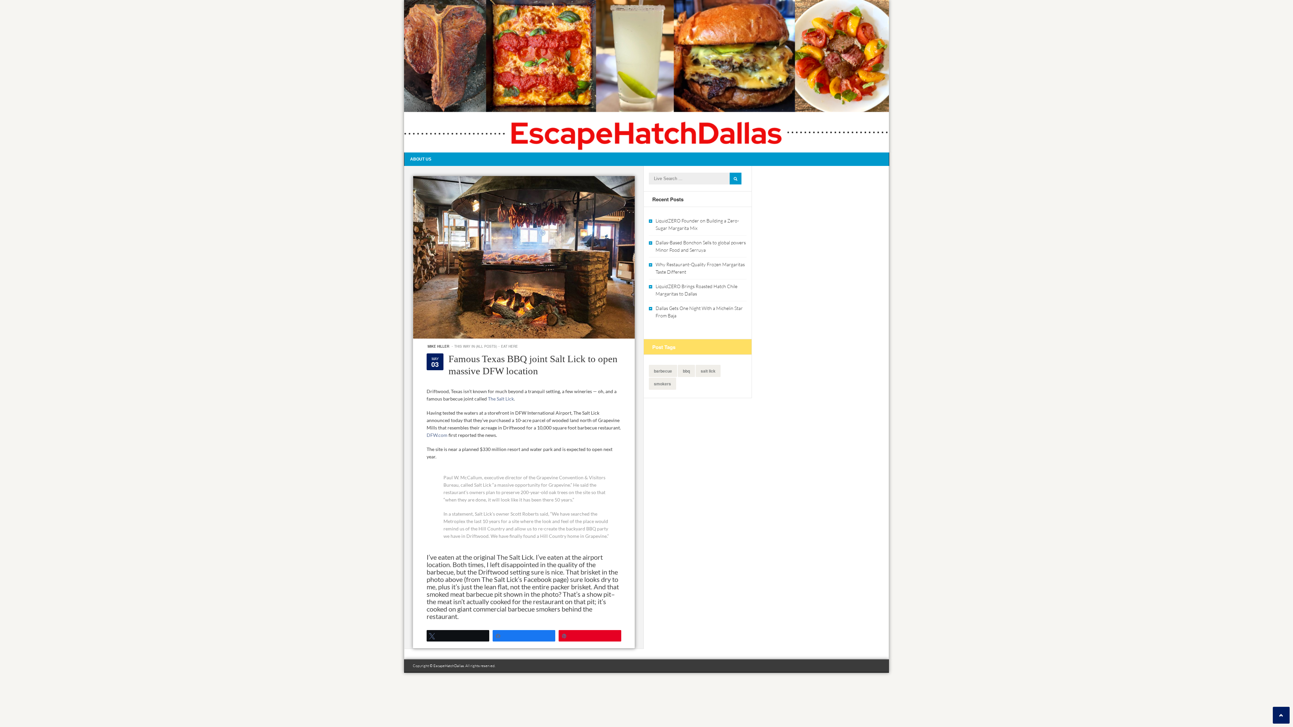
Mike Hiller (438, 346)
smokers (662, 384)
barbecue (663, 371)
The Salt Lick (501, 399)
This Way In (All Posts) (475, 346)
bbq (686, 371)
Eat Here (509, 346)
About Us (420, 159)
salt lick (708, 371)
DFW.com (437, 435)
